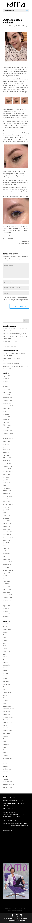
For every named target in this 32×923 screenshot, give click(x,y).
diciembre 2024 (7, 430)
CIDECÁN (22, 920)
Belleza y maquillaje (9, 635)
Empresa (5, 662)
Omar (4, 361)
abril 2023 (6, 485)
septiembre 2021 (8, 537)
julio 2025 (6, 411)
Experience (6, 676)
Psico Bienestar (7, 739)
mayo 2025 (6, 417)
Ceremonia (6, 640)
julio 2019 (6, 608)
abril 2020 (6, 584)
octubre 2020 (7, 567)
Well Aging (6, 766)
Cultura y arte (7, 651)
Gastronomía (7, 692)
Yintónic (5, 772)
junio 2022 (6, 512)
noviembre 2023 (8, 466)
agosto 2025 (6, 408)
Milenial (5, 720)
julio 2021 (6, 543)
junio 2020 (6, 578)
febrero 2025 (7, 425)
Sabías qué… (6, 744)
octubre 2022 (7, 502)
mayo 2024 (6, 449)
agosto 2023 (6, 474)
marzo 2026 (6, 389)
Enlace (5, 670)
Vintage (5, 763)
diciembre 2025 (7, 397)
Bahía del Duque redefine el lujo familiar (14, 333)
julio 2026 (6, 378)
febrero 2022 (7, 523)
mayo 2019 (6, 614)
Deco (4, 654)
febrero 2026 (7, 392)
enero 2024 (6, 461)
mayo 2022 (6, 515)
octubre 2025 (7, 403)
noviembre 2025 (8, 400)
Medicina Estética (8, 717)
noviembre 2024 (8, 433)
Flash (4, 689)
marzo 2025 (6, 422)
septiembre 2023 (8, 471)
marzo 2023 (6, 488)
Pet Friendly (6, 733)
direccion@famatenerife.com (19, 823)
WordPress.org (7, 787)
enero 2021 (6, 559)
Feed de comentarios (9, 784)
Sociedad (5, 755)
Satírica (5, 750)
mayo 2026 (6, 384)
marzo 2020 (6, 586)
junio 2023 (6, 480)
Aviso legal (8, 908)
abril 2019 (6, 616)
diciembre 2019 (7, 595)
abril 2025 (6, 419)
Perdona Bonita (7, 731)
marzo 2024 (6, 455)
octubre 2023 (7, 469)
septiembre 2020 (8, 570)
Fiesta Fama (6, 684)
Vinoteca (5, 761)
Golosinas (6, 698)
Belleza (5, 632)
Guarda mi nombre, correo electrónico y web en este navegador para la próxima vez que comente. (15, 300)
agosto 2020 (6, 573)
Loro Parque (6, 711)
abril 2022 (6, 518)
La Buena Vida (7, 706)
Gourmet (5, 700)
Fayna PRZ (6, 681)
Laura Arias (9, 26)
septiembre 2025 (8, 406)
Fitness (5, 687)
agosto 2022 (6, 507)
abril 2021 (6, 551)
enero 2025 (6, 428)
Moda (5, 725)
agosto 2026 (6, 376)
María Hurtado (7, 363)
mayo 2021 (6, 548)
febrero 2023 (7, 491)
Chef (4, 643)
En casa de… (6, 665)
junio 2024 (6, 447)
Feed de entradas (8, 782)
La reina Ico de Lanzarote (16, 361)
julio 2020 (6, 575)
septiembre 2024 (8, 439)
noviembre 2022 (8, 499)
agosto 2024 (6, 441)
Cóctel (5, 646)
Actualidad (6, 624)
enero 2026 (6, 395)
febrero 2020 (7, 589)
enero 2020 (6, 592)
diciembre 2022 (7, 496)
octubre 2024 (7, 436)
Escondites (6, 673)
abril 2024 (6, 452)
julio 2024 (6, 444)
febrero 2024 (7, 458)
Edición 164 (17, 363)
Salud (4, 747)
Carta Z (5, 637)
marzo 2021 (6, 554)
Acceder (5, 779)
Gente (5, 695)
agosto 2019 (6, 606)
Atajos (5, 627)
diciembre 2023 (7, 463)
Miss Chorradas (7, 722)
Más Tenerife (7, 714)
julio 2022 (6, 510)
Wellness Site (7, 769)
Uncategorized (7, 758)
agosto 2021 (6, 540)
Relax (4, 741)
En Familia (6, 668)
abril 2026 (6, 387)
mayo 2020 (6, 581)
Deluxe (5, 657)
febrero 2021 (7, 556)
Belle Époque (7, 629)
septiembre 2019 (8, 603)
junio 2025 (6, 414)
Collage (5, 648)
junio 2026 (6, 381)
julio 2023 (6, 477)
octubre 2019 (7, 600)
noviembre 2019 (8, 597)
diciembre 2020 (7, 562)
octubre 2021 (7, 534)
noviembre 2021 (8, 532)
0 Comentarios (14, 28)
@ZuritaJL (21, 800)
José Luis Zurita (13, 800)
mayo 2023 (6, 482)
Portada (5, 736)
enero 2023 (6, 493)
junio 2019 (6, 611)
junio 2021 (6, 545)
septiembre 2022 (8, 504)
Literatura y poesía (8, 709)
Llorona (18, 358)
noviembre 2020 (8, 564)
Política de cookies (19, 908)
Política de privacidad (15, 910)
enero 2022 (6, 526)
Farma (5, 679)
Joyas (4, 703)
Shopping (6, 752)
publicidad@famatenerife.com (19, 825)
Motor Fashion (7, 728)
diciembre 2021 (7, 529)
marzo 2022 (6, 521)
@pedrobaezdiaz (8, 805)
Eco (4, 659)
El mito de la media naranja (11, 341)
